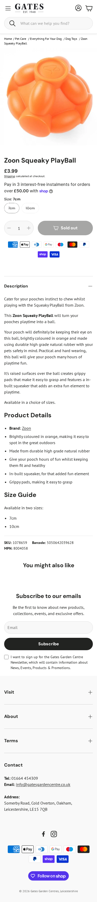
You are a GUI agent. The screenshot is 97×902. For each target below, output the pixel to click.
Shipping (9, 176)
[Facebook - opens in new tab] (43, 834)
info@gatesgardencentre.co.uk (43, 784)
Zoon (26, 428)
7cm (11, 208)
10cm (30, 208)
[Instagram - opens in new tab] (54, 834)
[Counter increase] (28, 228)
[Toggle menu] (8, 8)
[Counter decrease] (9, 228)
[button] (48, 23)
